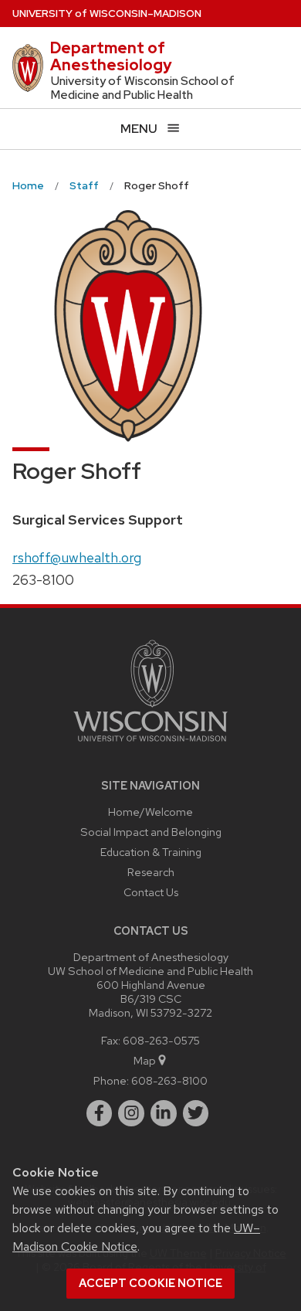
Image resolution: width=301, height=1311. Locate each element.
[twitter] (196, 1113)
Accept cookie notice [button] (150, 1283)
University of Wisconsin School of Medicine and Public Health (143, 88)
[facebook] (99, 1113)
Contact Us (150, 892)
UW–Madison (106, 13)
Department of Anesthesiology (111, 56)
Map (145, 1060)
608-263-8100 (169, 1080)
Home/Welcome (150, 811)
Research (150, 871)
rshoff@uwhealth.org (76, 557)
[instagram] (131, 1113)
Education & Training (150, 851)
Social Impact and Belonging (151, 831)
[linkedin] (163, 1113)
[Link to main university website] (150, 744)
